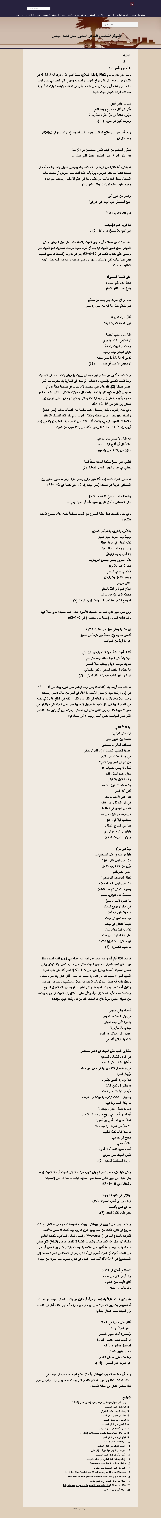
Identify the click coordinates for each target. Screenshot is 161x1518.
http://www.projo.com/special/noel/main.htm (86, 1485)
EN (131, 4)
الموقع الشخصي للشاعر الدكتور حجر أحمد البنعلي (86, 35)
